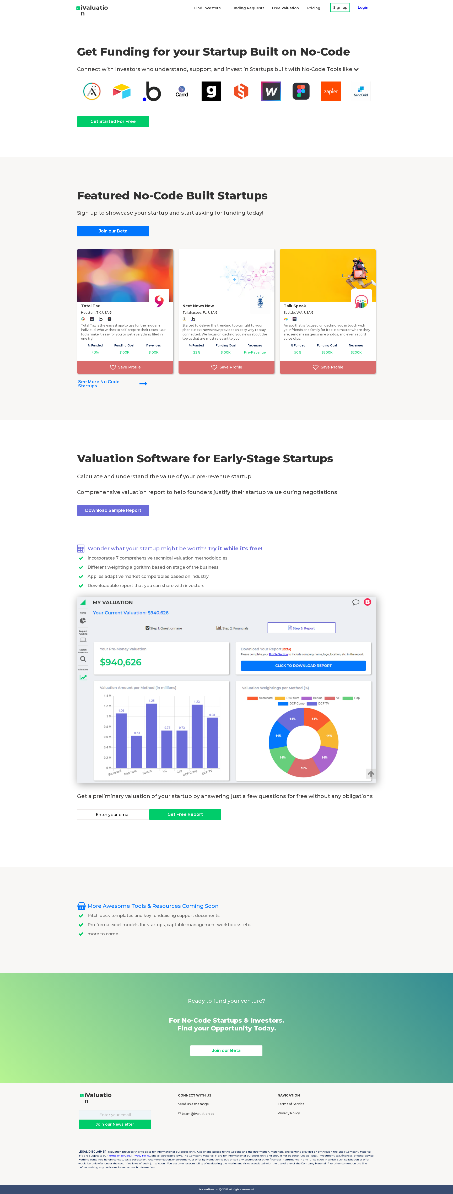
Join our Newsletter (115, 1124)
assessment (81, 1095)
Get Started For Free (113, 121)
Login (363, 7)
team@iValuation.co (197, 1114)
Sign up (340, 7)
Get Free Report (185, 814)
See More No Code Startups (99, 384)
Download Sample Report (113, 510)
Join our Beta (113, 231)
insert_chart (78, 8)
